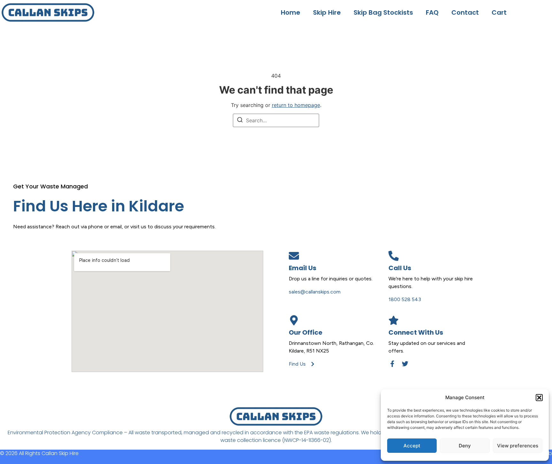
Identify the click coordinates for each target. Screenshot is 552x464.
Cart (499, 12)
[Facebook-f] (392, 364)
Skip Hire (327, 12)
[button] (539, 397)
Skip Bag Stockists (383, 12)
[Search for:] (276, 120)
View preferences (517, 446)
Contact (465, 12)
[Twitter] (405, 364)
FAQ (432, 12)
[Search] (240, 120)
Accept (411, 446)
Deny (465, 446)
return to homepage (296, 105)
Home (290, 12)
